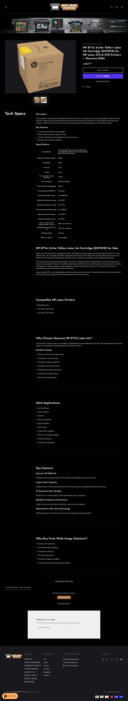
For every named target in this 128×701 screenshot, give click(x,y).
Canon (46, 666)
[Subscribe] (71, 627)
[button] (111, 7)
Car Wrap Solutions (70, 662)
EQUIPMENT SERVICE (32, 666)
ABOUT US (28, 659)
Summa (46, 669)
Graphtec (47, 672)
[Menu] (6, 7)
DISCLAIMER (29, 682)
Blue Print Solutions (70, 666)
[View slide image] (64, 25)
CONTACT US (29, 672)
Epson (46, 662)
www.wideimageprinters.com (92, 44)
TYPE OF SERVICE (31, 669)
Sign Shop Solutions (70, 659)
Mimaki (46, 675)
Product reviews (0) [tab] (12, 587)
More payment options (103, 81)
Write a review (64, 597)
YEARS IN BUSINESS (32, 662)
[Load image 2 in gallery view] (44, 100)
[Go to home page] (64, 7)
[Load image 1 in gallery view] (37, 100)
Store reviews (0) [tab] (25, 587)
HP (45, 659)
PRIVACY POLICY (31, 675)
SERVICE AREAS (30, 679)
